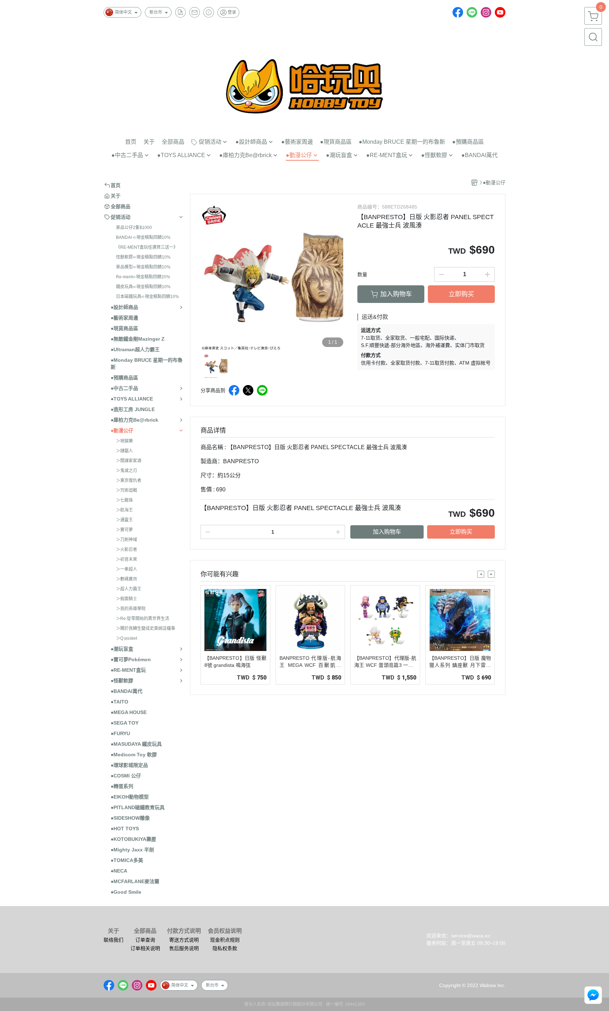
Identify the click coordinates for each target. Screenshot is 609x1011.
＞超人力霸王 (128, 589)
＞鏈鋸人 (124, 450)
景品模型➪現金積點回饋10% (143, 267)
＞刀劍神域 (126, 539)
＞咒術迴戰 (126, 490)
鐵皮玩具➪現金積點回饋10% (143, 286)
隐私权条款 (225, 948)
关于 (113, 931)
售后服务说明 (184, 948)
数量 (362, 274)
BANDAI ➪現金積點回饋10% (143, 237)
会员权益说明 (225, 931)
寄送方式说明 (184, 939)
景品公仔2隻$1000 (134, 227)
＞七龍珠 (124, 500)
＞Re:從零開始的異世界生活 (142, 618)
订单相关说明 (145, 948)
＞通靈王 (124, 519)
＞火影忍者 (126, 549)
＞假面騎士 (126, 598)
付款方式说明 (184, 931)
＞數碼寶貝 (126, 579)
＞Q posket (126, 638)
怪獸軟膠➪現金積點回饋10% (143, 257)
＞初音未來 (126, 559)
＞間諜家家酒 (128, 460)
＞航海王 (124, 510)
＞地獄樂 (124, 441)
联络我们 (113, 939)
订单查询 (145, 939)
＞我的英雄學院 (131, 608)
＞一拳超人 (126, 569)
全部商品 (145, 931)
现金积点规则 (225, 939)
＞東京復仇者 (128, 480)
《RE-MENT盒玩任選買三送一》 (147, 247)
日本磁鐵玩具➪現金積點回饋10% (147, 296)
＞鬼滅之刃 (126, 470)
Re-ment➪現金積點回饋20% (143, 276)
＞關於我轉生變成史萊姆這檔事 (145, 628)
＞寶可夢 (124, 529)
